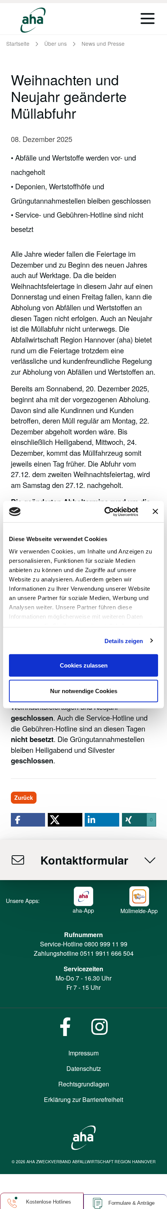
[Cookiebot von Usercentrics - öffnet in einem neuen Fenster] (105, 512)
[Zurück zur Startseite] (33, 20)
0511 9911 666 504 (107, 953)
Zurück (23, 797)
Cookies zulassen (84, 665)
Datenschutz (83, 1068)
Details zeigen (123, 640)
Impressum (83, 1052)
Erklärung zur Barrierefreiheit (83, 1099)
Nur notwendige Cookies (83, 690)
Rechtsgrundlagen (83, 1083)
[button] (28, 820)
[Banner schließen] (155, 511)
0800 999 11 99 (105, 943)
